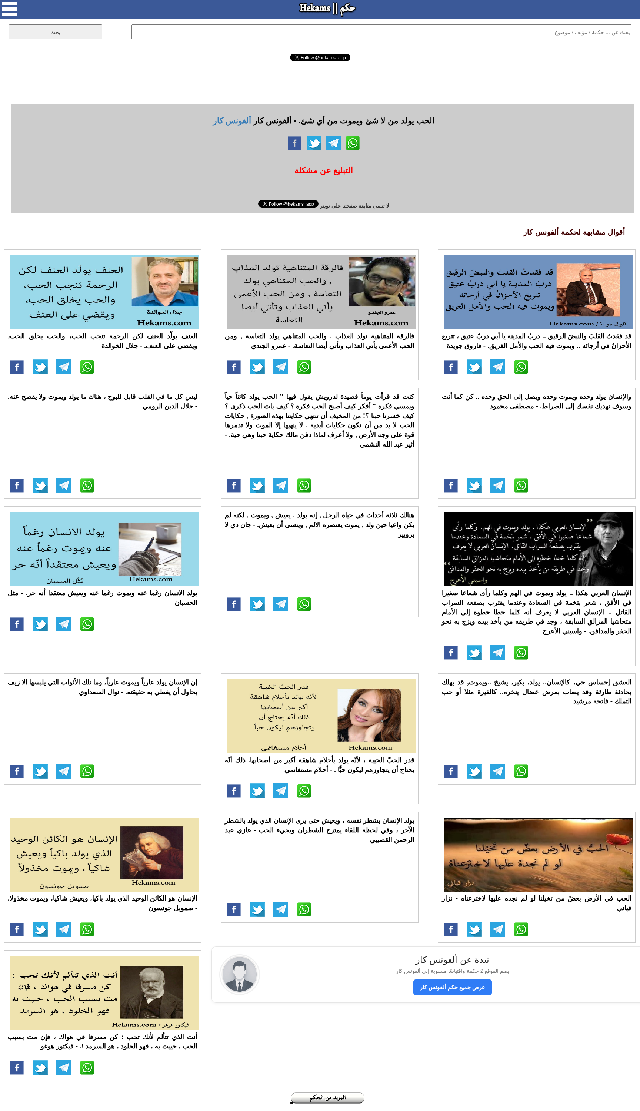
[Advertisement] (320, 81)
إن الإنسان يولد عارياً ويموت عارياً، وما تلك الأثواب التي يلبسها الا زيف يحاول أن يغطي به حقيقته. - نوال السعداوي (102, 686)
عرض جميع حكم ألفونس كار (452, 987)
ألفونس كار (232, 120)
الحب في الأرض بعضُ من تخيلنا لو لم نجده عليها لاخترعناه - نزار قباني (536, 902)
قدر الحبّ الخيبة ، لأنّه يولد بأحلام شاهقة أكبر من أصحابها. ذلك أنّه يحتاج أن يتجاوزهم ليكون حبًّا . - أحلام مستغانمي (319, 764)
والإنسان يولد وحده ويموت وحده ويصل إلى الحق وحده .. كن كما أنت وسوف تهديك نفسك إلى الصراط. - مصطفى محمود (536, 401)
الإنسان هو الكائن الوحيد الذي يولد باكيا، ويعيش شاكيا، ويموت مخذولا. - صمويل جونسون (102, 902)
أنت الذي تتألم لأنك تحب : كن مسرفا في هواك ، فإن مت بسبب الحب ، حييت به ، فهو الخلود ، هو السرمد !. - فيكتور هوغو (102, 1041)
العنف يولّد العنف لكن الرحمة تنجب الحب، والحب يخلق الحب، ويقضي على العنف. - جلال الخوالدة (102, 340)
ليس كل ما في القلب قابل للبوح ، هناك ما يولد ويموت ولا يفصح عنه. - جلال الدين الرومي (102, 401)
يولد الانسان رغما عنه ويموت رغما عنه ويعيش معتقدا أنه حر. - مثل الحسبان (102, 597)
